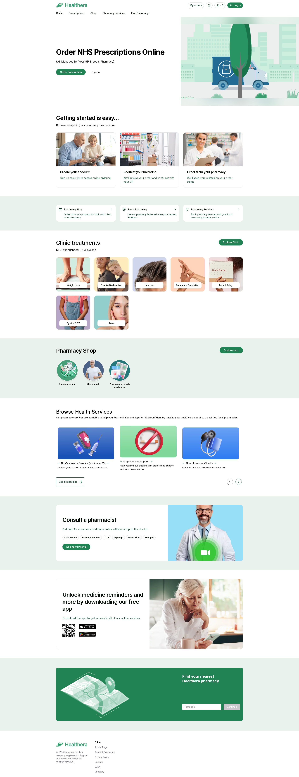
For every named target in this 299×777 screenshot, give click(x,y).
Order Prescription (71, 72)
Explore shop (231, 350)
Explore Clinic (231, 242)
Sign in (96, 72)
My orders (196, 5)
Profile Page (101, 747)
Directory (99, 771)
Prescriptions (76, 13)
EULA (97, 766)
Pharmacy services (114, 13)
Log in (237, 5)
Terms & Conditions (105, 752)
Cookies (99, 762)
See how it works (76, 546)
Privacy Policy (102, 757)
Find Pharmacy (140, 13)
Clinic (59, 13)
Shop (93, 13)
